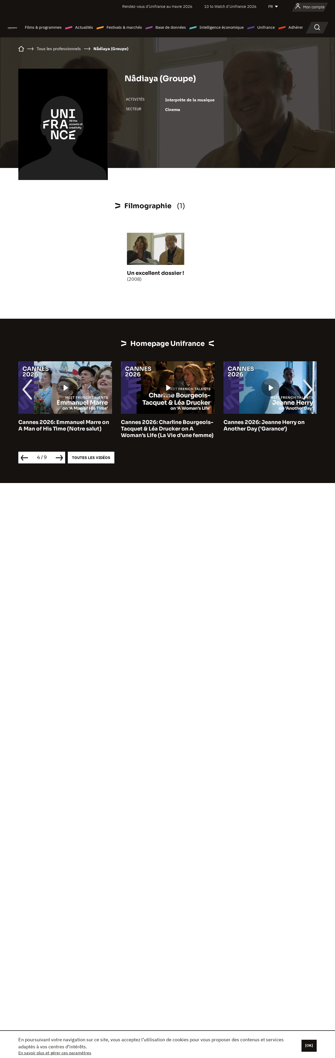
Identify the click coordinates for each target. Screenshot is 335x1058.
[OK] (309, 1045)
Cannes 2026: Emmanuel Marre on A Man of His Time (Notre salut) (63, 425)
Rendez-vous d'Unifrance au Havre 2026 (157, 6)
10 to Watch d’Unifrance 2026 (230, 6)
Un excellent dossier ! (155, 273)
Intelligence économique (221, 27)
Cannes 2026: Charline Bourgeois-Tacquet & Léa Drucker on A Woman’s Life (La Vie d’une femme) (167, 429)
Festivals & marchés (124, 27)
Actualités (84, 27)
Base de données (170, 27)
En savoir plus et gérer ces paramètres (54, 1052)
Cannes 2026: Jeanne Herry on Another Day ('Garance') (264, 425)
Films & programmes (43, 27)
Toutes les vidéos (91, 457)
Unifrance (266, 27)
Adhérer (295, 27)
